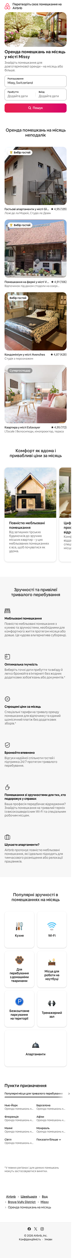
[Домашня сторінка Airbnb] (7, 6)
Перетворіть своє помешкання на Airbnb (37, 6)
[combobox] (36, 83)
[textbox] (20, 96)
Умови (48, 1239)
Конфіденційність (30, 1239)
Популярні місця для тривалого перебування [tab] (34, 1093)
